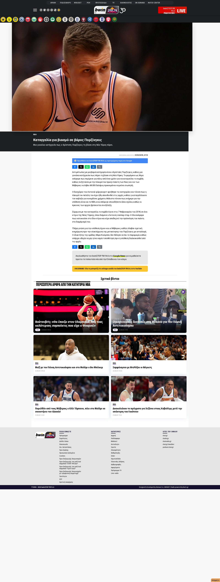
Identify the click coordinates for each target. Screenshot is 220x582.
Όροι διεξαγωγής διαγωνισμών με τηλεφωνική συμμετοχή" (70, 472)
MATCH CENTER (154, 3)
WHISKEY (167, 487)
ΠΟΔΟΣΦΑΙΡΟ (65, 3)
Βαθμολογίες (115, 453)
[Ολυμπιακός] (40, 19)
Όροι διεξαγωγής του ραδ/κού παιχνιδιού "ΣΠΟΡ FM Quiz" (70, 463)
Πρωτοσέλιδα (116, 459)
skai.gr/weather (168, 444)
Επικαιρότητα (115, 450)
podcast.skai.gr (168, 447)
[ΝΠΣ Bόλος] (27, 19)
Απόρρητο (215, 580)
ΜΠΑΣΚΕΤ (78, 3)
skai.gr (165, 436)
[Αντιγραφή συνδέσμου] (99, 167)
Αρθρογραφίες (116, 464)
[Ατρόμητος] (21, 19)
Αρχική (113, 436)
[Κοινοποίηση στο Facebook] (74, 167)
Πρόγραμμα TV (116, 470)
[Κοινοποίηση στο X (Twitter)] (81, 167)
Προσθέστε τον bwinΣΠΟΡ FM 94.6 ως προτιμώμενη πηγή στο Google (104, 161)
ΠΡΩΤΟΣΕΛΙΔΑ (101, 3)
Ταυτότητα (63, 476)
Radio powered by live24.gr (179, 487)
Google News (119, 256)
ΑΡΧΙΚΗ (53, 3)
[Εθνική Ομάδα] (102, 19)
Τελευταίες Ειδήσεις (117, 462)
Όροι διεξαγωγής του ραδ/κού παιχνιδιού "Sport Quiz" (70, 468)
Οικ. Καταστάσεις (65, 447)
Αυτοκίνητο (115, 444)
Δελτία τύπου (63, 441)
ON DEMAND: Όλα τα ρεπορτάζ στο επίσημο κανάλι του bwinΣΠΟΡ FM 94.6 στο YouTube (108, 269)
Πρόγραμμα (63, 436)
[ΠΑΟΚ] (64, 19)
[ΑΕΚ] (3, 19)
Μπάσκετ (114, 441)
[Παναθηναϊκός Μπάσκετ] (114, 19)
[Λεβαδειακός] (34, 19)
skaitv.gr (166, 438)
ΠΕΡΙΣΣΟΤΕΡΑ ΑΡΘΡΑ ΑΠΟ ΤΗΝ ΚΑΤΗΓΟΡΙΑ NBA (63, 285)
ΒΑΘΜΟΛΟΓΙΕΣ (126, 3)
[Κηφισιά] (77, 19)
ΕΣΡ (60, 479)
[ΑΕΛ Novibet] (83, 19)
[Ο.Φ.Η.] (46, 19)
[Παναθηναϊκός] (52, 19)
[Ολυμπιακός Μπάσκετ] (108, 19)
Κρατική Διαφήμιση (66, 482)
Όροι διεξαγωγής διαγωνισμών (70, 459)
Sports (113, 447)
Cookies (62, 456)
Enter (113, 456)
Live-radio (114, 473)
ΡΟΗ (88, 3)
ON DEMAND (140, 3)
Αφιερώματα (115, 467)
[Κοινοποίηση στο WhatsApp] (87, 167)
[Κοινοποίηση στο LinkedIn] (93, 167)
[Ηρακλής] (89, 19)
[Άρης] (9, 19)
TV (113, 3)
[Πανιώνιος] (95, 19)
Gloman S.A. (160, 487)
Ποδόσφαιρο (115, 438)
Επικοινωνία (63, 444)
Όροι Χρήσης (63, 450)
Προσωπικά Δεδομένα (67, 453)
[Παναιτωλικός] (58, 19)
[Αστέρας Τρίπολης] (15, 19)
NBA (35, 134)
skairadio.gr (167, 441)
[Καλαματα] (71, 19)
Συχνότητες (63, 438)
